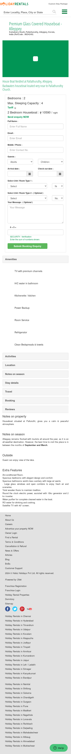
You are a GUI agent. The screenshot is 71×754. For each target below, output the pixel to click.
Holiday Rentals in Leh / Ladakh (20, 664)
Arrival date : (14, 168)
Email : (11, 133)
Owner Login (11, 532)
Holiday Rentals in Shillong (18, 688)
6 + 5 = (13, 227)
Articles (8, 554)
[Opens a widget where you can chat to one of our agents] (59, 748)
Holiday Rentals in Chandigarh (19, 697)
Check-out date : (45, 168)
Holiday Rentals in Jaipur (17, 660)
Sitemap (9, 603)
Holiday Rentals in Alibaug (17, 736)
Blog (7, 559)
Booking (10, 400)
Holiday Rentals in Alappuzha (19, 638)
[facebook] (7, 608)
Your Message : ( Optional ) (20, 202)
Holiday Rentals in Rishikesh (19, 723)
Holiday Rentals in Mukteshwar (20, 745)
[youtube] (29, 608)
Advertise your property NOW (19, 528)
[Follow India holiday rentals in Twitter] (15, 608)
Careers (9, 524)
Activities (10, 356)
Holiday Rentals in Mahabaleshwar (21, 732)
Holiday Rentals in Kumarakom (20, 655)
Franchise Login (12, 590)
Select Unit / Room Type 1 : (20, 180)
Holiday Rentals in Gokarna (18, 692)
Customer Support (13, 568)
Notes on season (14, 374)
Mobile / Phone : (15, 144)
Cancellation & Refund (15, 546)
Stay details (11, 383)
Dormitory (9, 599)
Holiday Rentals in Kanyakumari (20, 673)
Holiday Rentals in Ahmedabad (20, 741)
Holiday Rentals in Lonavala (18, 719)
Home (8, 515)
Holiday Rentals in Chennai (18, 616)
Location (10, 365)
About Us (9, 519)
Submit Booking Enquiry (27, 246)
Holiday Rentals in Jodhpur (18, 642)
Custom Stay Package (58, 3)
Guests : (12, 156)
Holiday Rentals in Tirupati (17, 646)
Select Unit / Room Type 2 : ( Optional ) (25, 192)
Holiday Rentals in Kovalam (18, 633)
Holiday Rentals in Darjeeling (19, 728)
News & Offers (12, 550)
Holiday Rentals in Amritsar (18, 651)
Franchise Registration (16, 586)
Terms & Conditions (14, 541)
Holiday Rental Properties (17, 594)
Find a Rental (11, 537)
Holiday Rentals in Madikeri (18, 710)
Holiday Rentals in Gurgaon (18, 701)
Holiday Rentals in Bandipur (18, 677)
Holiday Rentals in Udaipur (17, 629)
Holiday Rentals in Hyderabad (19, 620)
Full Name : (13, 121)
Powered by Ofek (13, 579)
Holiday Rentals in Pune (16, 706)
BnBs (7, 563)
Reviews (10, 409)
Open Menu (65, 11)
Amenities (11, 259)
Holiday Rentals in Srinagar (18, 668)
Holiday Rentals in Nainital (17, 684)
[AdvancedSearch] (54, 11)
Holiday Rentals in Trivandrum (19, 625)
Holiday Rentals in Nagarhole (19, 714)
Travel (8, 391)
